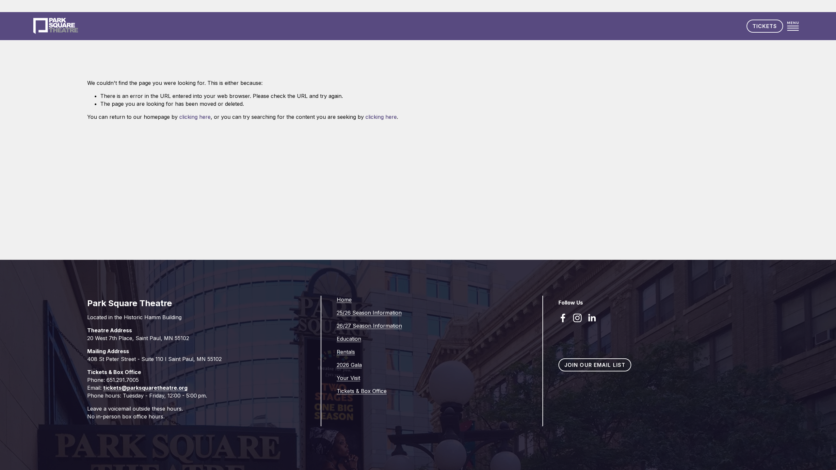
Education (349, 339)
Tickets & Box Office (362, 391)
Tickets (764, 26)
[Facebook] (563, 317)
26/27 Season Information (369, 325)
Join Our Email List (594, 365)
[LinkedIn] (591, 317)
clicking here (195, 117)
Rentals (346, 352)
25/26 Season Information (369, 312)
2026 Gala (349, 365)
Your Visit (348, 378)
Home (344, 299)
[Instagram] (577, 317)
